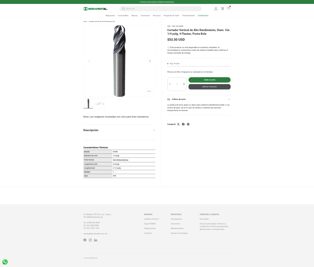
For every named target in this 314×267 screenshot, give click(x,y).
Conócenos (145, 15)
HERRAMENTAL (93, 258)
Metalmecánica (177, 228)
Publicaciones (150, 228)
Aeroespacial (176, 219)
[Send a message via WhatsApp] (5, 262)
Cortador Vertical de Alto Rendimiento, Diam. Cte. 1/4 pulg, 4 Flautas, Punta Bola (103, 21)
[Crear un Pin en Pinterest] (188, 124)
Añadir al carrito (209, 80)
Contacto (148, 233)
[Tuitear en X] (178, 124)
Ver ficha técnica (120, 160)
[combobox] (160, 8)
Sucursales (204, 219)
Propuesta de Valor (171, 15)
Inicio (85, 21)
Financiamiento (188, 15)
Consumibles (123, 15)
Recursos (157, 15)
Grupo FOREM (150, 224)
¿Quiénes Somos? (151, 219)
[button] (222, 8)
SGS (168, 26)
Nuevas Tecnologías (179, 233)
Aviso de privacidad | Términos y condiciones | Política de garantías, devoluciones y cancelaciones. (214, 226)
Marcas (134, 15)
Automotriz (175, 224)
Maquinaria (110, 15)
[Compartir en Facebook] (183, 124)
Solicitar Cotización (209, 87)
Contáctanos (203, 15)
